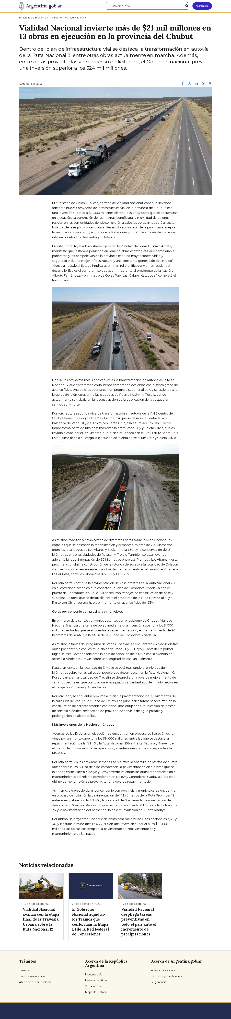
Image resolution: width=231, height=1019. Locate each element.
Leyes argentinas (96, 980)
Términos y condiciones (166, 976)
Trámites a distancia (32, 976)
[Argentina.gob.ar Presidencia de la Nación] (41, 6)
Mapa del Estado (96, 992)
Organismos (93, 986)
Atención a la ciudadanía (35, 982)
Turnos (24, 970)
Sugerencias (159, 982)
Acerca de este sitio (163, 970)
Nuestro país (93, 974)
